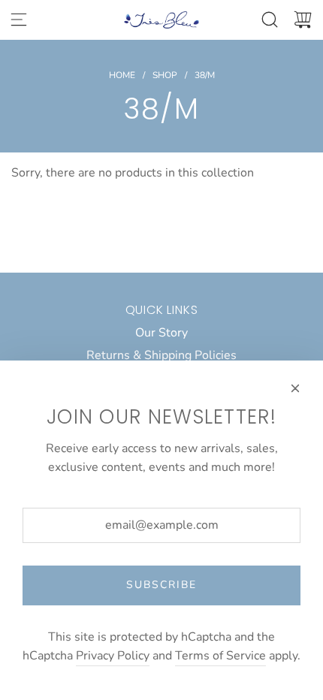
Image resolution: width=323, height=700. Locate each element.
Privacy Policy (112, 655)
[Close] (295, 388)
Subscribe (161, 585)
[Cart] (302, 19)
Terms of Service (220, 655)
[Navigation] (19, 19)
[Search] (269, 19)
